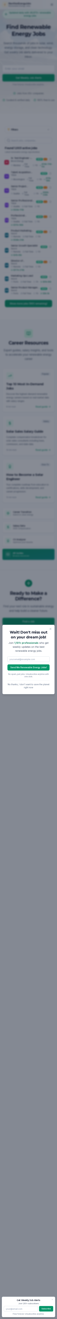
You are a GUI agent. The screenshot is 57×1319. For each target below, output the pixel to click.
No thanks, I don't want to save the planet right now (28, 686)
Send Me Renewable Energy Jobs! (28, 667)
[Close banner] (52, 1299)
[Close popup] (50, 628)
